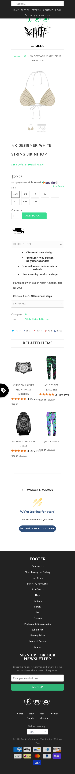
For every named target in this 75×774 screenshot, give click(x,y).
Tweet (18, 331)
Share (29, 331)
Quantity (16, 210)
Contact (48, 10)
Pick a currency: (37, 726)
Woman (54, 714)
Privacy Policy (37, 635)
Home (16, 10)
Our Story (37, 578)
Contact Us (38, 567)
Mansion (44, 718)
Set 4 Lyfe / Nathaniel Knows (27, 165)
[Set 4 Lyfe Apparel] (37, 32)
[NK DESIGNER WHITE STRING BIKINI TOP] (37, 95)
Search (37, 647)
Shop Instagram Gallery (37, 572)
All (25, 56)
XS (25, 194)
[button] (37, 182)
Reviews (36, 10)
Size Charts (38, 590)
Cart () (32, 16)
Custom (37, 618)
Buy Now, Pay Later (37, 584)
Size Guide (58, 186)
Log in (58, 10)
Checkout (44, 16)
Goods (30, 718)
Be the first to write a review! (37, 528)
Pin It (39, 331)
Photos (25, 10)
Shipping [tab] (19, 304)
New (31, 714)
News (37, 613)
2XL (25, 202)
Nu (26, 315)
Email (59, 331)
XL (15, 202)
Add (50, 331)
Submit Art (37, 630)
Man (42, 714)
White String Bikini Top (37, 319)
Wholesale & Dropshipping (37, 624)
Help (37, 595)
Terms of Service (37, 641)
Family (37, 607)
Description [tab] (22, 244)
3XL (35, 202)
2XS (15, 194)
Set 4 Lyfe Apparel (30, 739)
